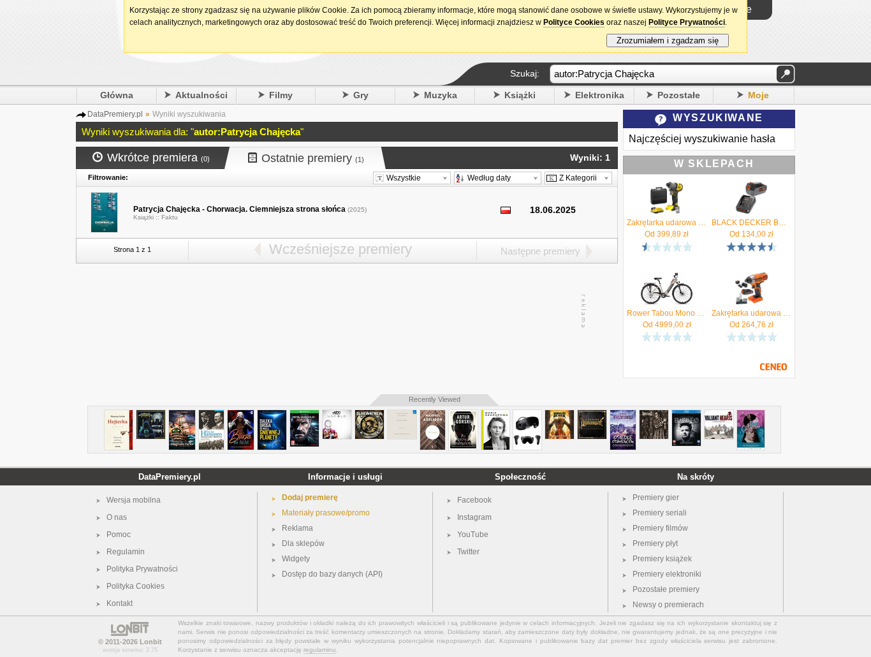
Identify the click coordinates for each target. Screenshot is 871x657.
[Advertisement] (346, 311)
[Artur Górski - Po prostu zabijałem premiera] (463, 415)
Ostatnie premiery (312, 158)
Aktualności (201, 95)
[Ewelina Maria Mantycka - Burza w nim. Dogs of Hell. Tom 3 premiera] (240, 415)
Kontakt (119, 603)
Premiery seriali (660, 512)
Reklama (297, 528)
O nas (116, 517)
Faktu (169, 217)
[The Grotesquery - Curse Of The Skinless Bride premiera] (654, 415)
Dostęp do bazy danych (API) (332, 574)
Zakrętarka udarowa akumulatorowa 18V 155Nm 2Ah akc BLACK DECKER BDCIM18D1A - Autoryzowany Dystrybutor (751, 313)
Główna (116, 95)
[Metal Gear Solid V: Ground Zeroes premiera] (304, 415)
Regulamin (125, 551)
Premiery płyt (655, 543)
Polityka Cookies (135, 586)
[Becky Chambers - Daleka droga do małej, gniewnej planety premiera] (272, 415)
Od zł (667, 234)
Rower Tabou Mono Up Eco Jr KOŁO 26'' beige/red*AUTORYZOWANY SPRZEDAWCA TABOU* (666, 313)
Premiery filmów (660, 528)
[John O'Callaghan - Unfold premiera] (337, 415)
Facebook (474, 500)
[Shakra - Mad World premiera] (369, 415)
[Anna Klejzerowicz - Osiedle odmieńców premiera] (623, 415)
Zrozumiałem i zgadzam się (667, 40)
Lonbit (151, 642)
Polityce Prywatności (686, 22)
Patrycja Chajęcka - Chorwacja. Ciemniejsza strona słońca (239, 209)
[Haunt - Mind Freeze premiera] (151, 415)
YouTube (472, 534)
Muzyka (440, 95)
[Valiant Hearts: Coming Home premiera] (719, 415)
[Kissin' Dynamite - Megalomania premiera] (592, 415)
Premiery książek (662, 558)
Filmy (281, 95)
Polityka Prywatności (142, 569)
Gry (361, 95)
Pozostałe (678, 95)
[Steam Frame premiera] (527, 415)
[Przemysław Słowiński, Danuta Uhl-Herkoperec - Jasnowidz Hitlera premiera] (211, 415)
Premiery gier (656, 497)
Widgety (296, 558)
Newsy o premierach (668, 604)
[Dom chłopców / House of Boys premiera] (750, 415)
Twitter (468, 551)
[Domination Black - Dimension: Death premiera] (560, 415)
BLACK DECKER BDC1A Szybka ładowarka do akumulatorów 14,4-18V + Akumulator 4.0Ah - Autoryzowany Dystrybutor (751, 222)
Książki (520, 95)
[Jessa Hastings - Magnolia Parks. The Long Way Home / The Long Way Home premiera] (182, 415)
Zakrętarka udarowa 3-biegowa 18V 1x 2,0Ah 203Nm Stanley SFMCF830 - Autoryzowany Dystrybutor (666, 222)
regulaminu (320, 649)
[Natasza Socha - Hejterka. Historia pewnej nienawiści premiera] (118, 415)
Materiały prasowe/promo (326, 512)
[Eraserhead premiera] (686, 415)
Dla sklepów (303, 543)
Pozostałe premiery (666, 589)
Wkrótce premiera (158, 157)
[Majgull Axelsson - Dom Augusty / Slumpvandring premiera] (433, 415)
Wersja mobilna (133, 500)
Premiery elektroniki (667, 574)
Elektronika (599, 95)
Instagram (474, 517)
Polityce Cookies (573, 22)
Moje (758, 95)
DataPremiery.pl (169, 477)
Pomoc (118, 534)
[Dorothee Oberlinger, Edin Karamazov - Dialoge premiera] (402, 415)
